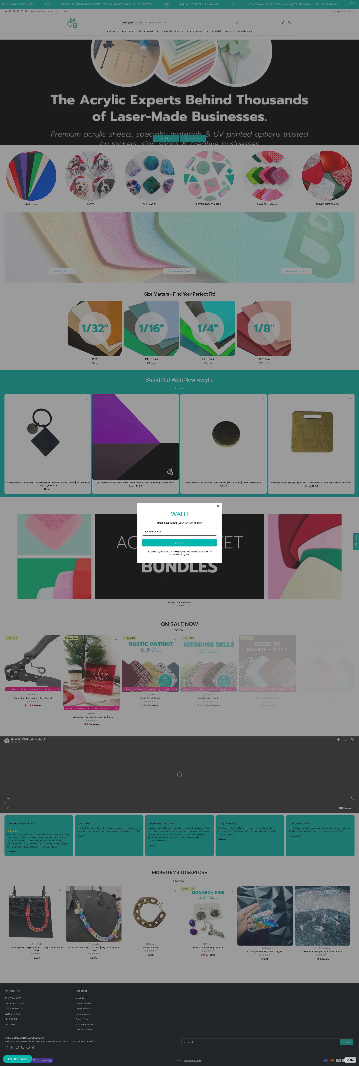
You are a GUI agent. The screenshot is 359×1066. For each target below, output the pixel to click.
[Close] (218, 506)
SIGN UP (179, 543)
